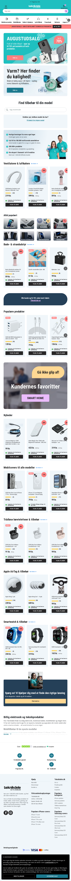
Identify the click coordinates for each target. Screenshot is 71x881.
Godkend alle (52, 876)
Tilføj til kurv (14, 204)
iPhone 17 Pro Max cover (37, 822)
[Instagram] (10, 813)
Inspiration (57, 789)
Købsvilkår (34, 782)
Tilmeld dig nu (35, 300)
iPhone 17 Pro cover (36, 819)
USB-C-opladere (59, 803)
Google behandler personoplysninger (19, 864)
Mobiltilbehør (17, 22)
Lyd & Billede (38, 22)
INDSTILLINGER (19, 876)
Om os (56, 782)
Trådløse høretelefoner (60, 805)
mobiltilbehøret (13, 732)
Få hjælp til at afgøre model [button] (35, 120)
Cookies (57, 787)
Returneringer (34, 785)
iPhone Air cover (35, 817)
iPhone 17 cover (35, 814)
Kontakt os (34, 787)
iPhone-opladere (59, 798)
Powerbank (48, 22)
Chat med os (35, 701)
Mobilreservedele (6, 22)
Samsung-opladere (60, 800)
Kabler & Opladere (28, 22)
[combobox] (35, 11)
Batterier (57, 22)
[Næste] (68, 20)
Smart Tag (57, 808)
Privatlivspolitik (58, 785)
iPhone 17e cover (35, 824)
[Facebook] (6, 813)
